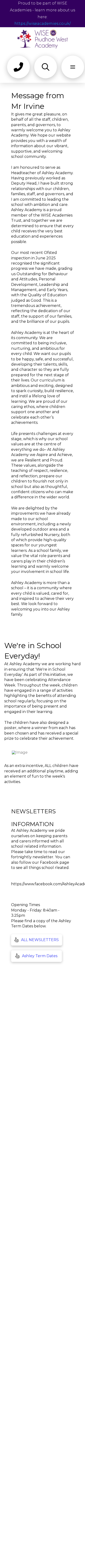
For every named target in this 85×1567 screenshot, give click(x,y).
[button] (18, 67)
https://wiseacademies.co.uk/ (42, 23)
